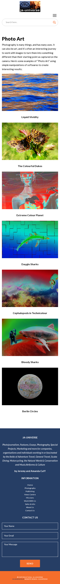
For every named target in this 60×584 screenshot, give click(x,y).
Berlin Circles (30, 411)
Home (30, 485)
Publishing (30, 491)
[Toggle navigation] (55, 15)
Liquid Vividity (30, 116)
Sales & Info (30, 504)
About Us (30, 507)
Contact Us (30, 510)
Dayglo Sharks (30, 264)
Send (30, 563)
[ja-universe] (30, 6)
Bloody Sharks (30, 362)
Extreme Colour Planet (30, 215)
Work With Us (30, 501)
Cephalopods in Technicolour (30, 313)
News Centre (30, 494)
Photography (30, 488)
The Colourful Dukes (30, 165)
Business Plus (18, 579)
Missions (30, 498)
